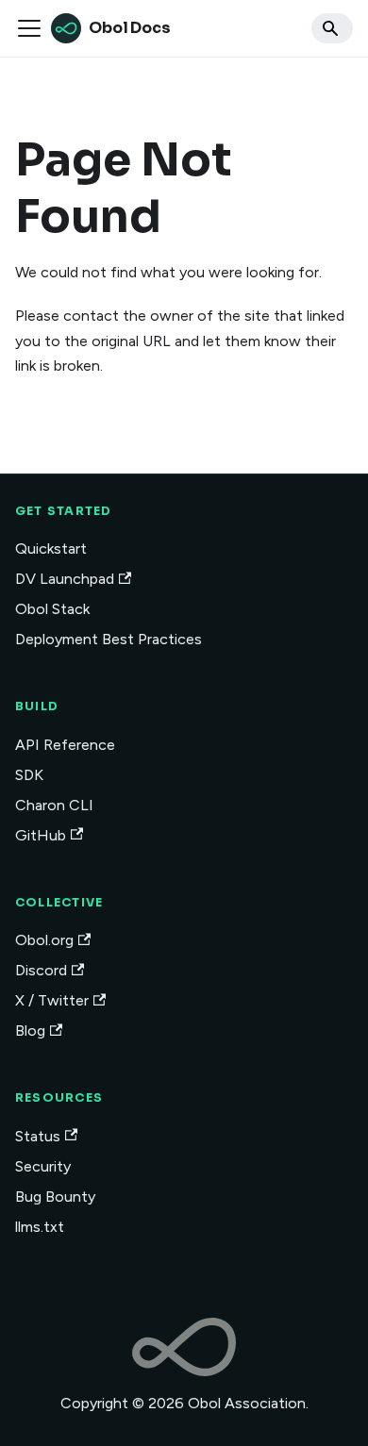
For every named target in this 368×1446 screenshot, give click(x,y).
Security (43, 1166)
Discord (41, 970)
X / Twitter (52, 1000)
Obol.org (44, 940)
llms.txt (39, 1227)
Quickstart (51, 548)
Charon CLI (54, 805)
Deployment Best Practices (108, 639)
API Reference (65, 745)
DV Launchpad (64, 579)
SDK (29, 775)
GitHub (40, 835)
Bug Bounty (55, 1196)
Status (37, 1136)
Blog (30, 1030)
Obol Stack (52, 609)
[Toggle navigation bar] (29, 28)
